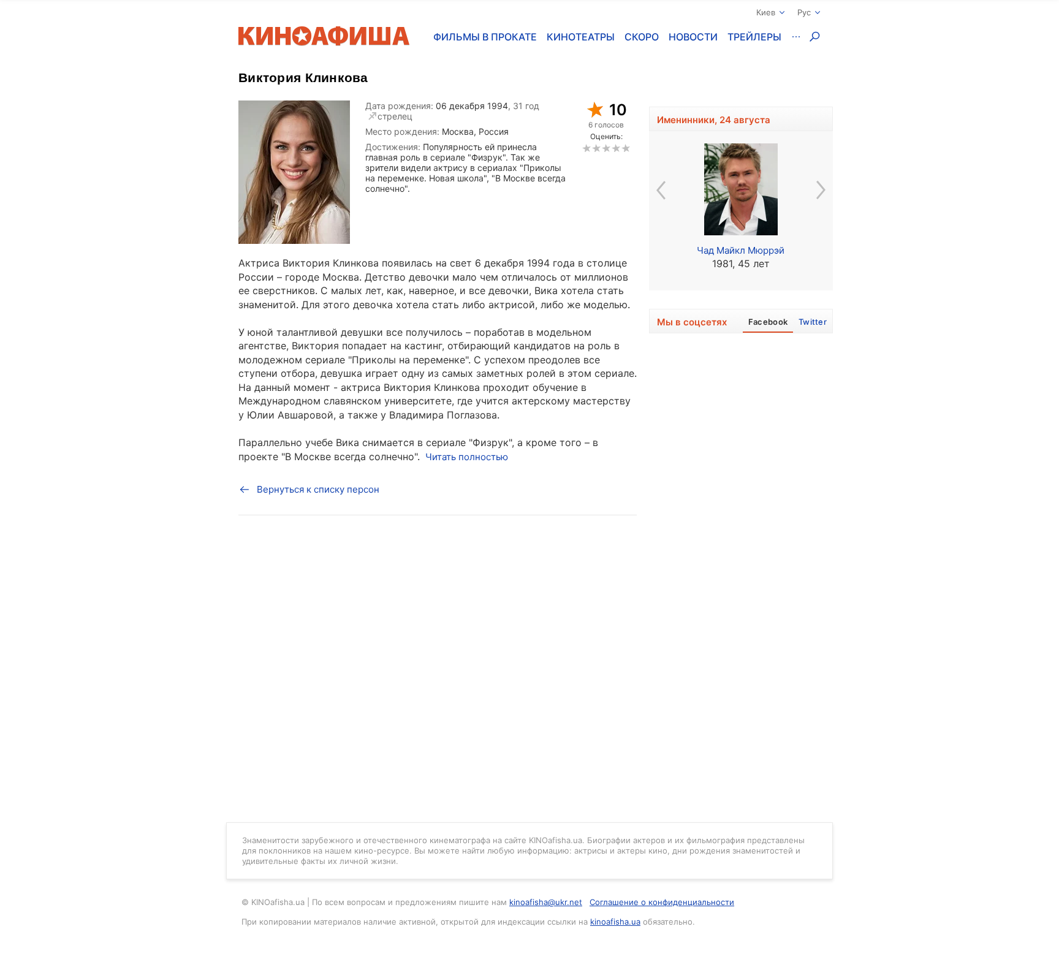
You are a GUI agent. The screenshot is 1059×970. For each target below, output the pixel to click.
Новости (693, 37)
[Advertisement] (741, 619)
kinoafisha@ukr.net (545, 902)
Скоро (641, 37)
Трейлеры (754, 37)
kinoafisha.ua (615, 921)
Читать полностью (466, 457)
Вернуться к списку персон (318, 489)
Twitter (813, 322)
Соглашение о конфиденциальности (662, 902)
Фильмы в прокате (485, 37)
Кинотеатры (581, 37)
